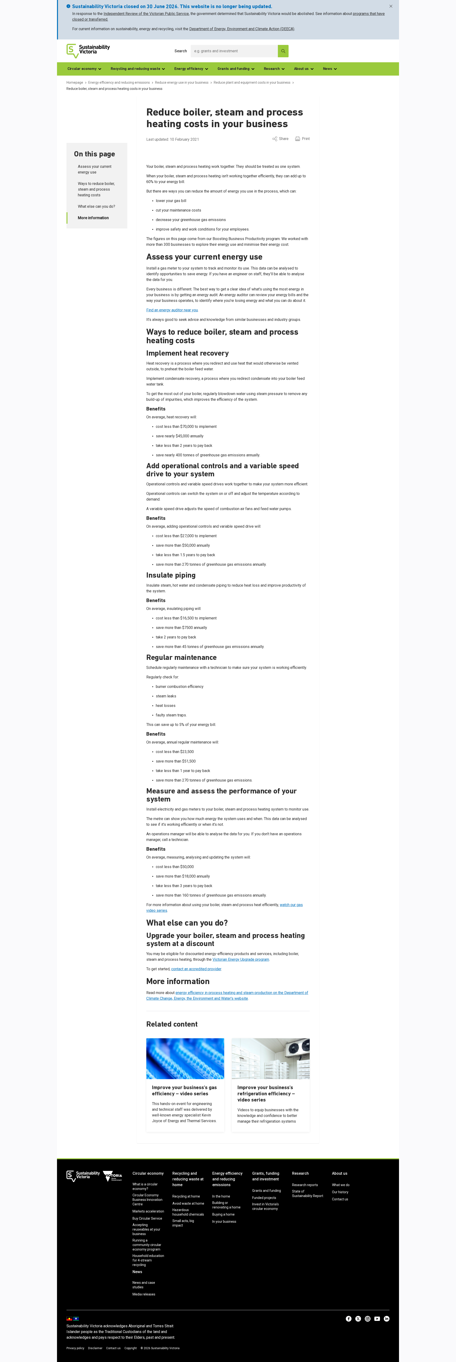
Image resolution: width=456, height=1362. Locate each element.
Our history (340, 1192)
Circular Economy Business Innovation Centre (147, 1199)
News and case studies (144, 1285)
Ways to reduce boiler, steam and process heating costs (96, 189)
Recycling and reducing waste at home (188, 1179)
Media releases (144, 1294)
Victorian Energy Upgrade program (241, 959)
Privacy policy (75, 1348)
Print (306, 138)
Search (181, 51)
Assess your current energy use (94, 169)
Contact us (340, 1199)
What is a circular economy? (145, 1186)
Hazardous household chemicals (188, 1212)
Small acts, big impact (183, 1223)
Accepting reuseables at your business (146, 1229)
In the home (221, 1196)
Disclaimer (95, 1348)
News (327, 69)
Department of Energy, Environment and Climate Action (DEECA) (241, 29)
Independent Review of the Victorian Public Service (146, 13)
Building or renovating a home (226, 1205)
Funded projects (264, 1198)
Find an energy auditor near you (172, 310)
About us (301, 69)
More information (93, 218)
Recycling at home (186, 1196)
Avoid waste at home (188, 1203)
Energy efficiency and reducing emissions (227, 1179)
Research (272, 69)
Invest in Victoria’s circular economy (265, 1206)
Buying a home (223, 1214)
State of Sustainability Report (307, 1193)
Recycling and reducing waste (135, 69)
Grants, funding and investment (265, 1176)
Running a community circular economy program (147, 1244)
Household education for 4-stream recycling (148, 1260)
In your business (224, 1221)
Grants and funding (234, 69)
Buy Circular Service (147, 1218)
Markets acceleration (148, 1211)
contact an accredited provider (196, 969)
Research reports (305, 1185)
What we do (341, 1185)
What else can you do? (96, 206)
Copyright (130, 1348)
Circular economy (81, 69)
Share (284, 138)
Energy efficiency (188, 69)
